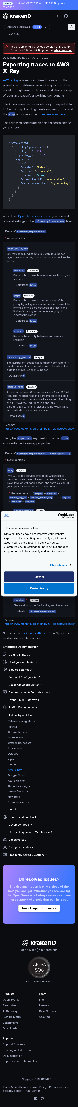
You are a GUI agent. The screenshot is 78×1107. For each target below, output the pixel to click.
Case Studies (47, 1011)
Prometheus (15, 748)
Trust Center (32, 1090)
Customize (37, 588)
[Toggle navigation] (73, 16)
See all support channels (39, 908)
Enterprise (9, 1005)
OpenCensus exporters (34, 216)
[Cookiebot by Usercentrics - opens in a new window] (58, 515)
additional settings (33, 633)
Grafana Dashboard (19, 742)
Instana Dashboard (19, 791)
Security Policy (12, 1090)
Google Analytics (18, 731)
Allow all (39, 576)
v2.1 (23, 27)
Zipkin (11, 759)
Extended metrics (18, 802)
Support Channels (14, 1044)
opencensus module (51, 114)
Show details (58, 565)
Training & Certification (17, 1050)
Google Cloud (16, 775)
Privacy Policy (57, 1087)
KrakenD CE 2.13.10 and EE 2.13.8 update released (34, 5)
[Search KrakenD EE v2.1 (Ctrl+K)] (71, 27)
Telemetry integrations (21, 721)
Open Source (11, 999)
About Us (44, 1016)
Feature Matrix (12, 1016)
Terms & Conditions (14, 1087)
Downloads (10, 1028)
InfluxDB (13, 726)
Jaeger (12, 764)
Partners (44, 1005)
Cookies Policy (38, 1087)
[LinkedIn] (35, 1098)
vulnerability (29, 1061)
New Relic (14, 796)
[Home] (17, 16)
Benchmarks (11, 1022)
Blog (42, 999)
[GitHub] (42, 1098)
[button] (38, 654)
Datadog (13, 753)
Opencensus (15, 737)
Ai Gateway (10, 1011)
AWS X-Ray (14, 34)
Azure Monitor (16, 780)
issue (15, 1061)
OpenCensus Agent (19, 786)
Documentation (12, 1055)
